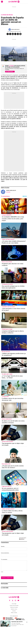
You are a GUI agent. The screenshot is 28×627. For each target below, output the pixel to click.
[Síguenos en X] (12, 600)
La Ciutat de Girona (7, 14)
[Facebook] (8, 34)
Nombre (2, 546)
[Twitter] (10, 34)
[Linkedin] (13, 34)
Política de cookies (14, 607)
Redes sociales (14, 612)
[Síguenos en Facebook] (9, 600)
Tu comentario (4, 559)
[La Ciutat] (14, 2)
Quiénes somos (14, 609)
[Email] (20, 34)
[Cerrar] (26, 622)
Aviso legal (14, 603)
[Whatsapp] (15, 34)
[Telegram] (18, 34)
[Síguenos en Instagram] (15, 600)
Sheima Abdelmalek (15, 29)
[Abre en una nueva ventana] (8, 618)
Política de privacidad (14, 605)
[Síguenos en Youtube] (18, 600)
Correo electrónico (5, 552)
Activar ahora (9, 71)
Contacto (14, 610)
